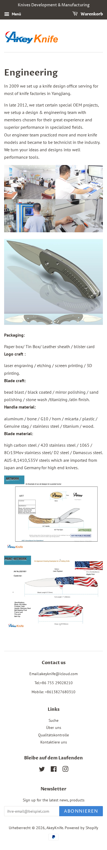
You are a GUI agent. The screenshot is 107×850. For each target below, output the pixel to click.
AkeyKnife (54, 827)
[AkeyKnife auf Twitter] (42, 770)
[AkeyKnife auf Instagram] (65, 770)
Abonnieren (81, 811)
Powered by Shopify (81, 827)
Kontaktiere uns (53, 742)
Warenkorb (91, 14)
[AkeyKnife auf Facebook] (53, 770)
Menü (16, 14)
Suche (53, 720)
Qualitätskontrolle (53, 734)
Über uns (53, 727)
